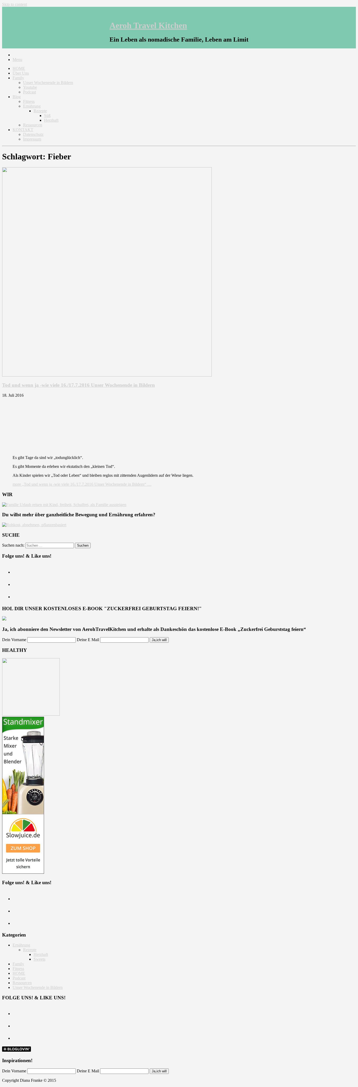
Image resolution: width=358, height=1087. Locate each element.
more (82, 484)
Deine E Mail (88, 639)
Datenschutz (33, 134)
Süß (47, 115)
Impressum (32, 139)
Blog (17, 96)
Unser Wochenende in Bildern (48, 82)
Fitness (29, 101)
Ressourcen (32, 125)
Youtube (30, 87)
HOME (19, 68)
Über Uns (21, 73)
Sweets (39, 959)
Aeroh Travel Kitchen (148, 25)
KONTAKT (23, 129)
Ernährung (32, 106)
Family (18, 78)
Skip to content (14, 4)
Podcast (29, 92)
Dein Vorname (14, 639)
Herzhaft (51, 120)
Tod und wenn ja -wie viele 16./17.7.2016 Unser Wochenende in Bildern (78, 385)
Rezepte (40, 111)
